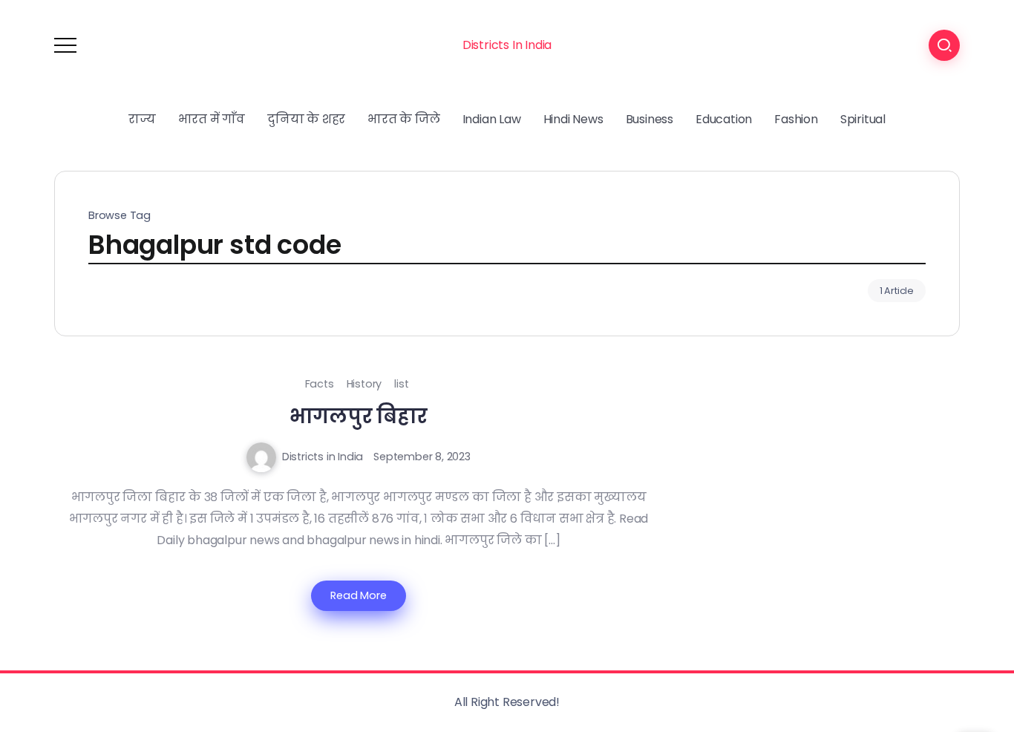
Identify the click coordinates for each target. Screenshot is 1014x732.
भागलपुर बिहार (358, 416)
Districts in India (322, 456)
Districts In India (507, 44)
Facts (319, 383)
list (401, 383)
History (364, 383)
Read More (358, 595)
